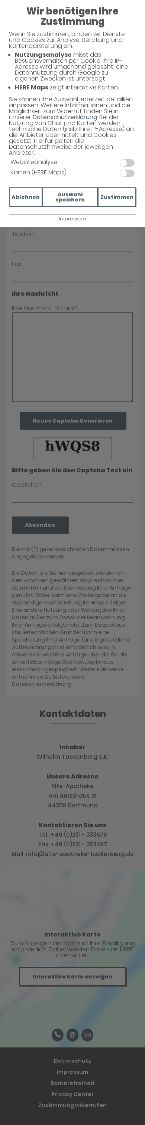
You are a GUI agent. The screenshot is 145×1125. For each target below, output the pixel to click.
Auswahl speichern (70, 197)
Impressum (72, 218)
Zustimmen (116, 197)
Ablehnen (26, 197)
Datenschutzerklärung (65, 117)
